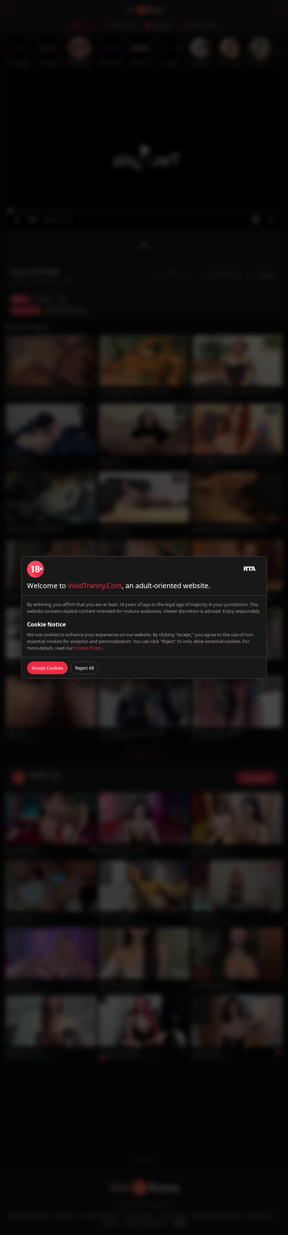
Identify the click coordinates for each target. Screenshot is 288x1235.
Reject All (84, 668)
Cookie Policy (88, 648)
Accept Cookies (47, 668)
